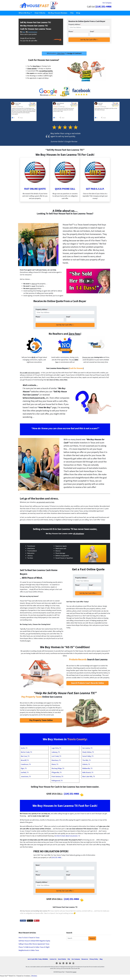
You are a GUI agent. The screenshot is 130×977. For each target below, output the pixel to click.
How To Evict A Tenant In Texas (29, 938)
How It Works (40, 13)
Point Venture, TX (57, 776)
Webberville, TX (87, 768)
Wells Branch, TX (87, 772)
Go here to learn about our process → (67, 836)
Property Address (74, 24)
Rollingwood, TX (57, 781)
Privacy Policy (94, 959)
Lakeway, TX (56, 752)
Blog (78, 13)
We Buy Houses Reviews (57, 13)
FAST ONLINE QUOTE (35, 189)
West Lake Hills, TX (88, 776)
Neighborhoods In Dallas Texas (29, 950)
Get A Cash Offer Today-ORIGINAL (38, 959)
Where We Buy (24, 13)
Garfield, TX (24, 772)
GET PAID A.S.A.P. (95, 189)
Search (92, 938)
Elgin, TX (24, 768)
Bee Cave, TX (25, 756)
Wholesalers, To (64, 53)
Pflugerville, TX (56, 772)
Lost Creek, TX (56, 756)
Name (38, 865)
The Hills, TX (86, 760)
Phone (71, 31)
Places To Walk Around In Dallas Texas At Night (34, 947)
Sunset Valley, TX (87, 756)
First (37, 871)
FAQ (71, 13)
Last (67, 871)
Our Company (106, 3)
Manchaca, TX (56, 760)
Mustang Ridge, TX (58, 768)
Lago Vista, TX (56, 748)
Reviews (34, 976)
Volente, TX (86, 764)
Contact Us (53, 959)
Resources (85, 959)
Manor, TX (55, 764)
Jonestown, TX (26, 776)
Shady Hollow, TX (88, 752)
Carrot (74, 972)
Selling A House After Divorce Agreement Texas (34, 944)
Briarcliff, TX (25, 760)
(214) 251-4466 (103, 6)
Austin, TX (24, 748)
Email (92, 31)
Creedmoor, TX (26, 764)
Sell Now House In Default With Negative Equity (34, 941)
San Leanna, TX (87, 748)
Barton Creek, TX (26, 752)
